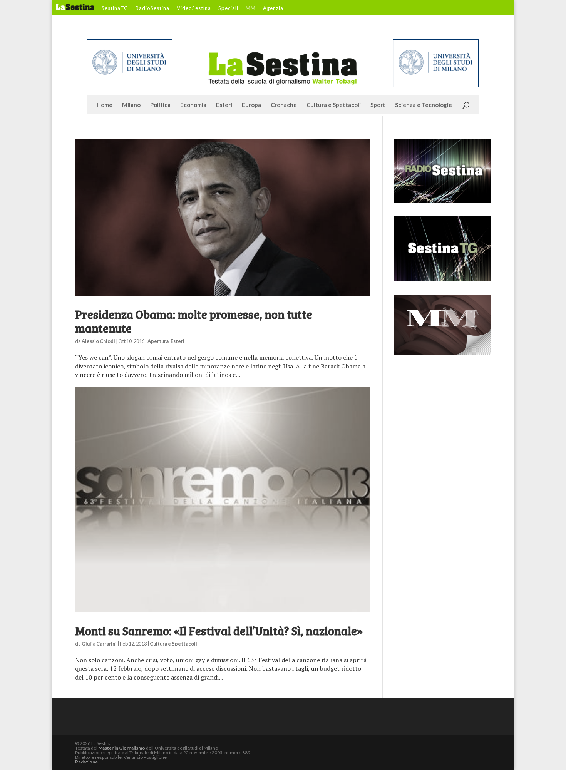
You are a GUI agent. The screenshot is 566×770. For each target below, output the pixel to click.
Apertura (158, 341)
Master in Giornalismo (121, 748)
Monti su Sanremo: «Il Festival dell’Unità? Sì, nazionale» (219, 630)
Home (104, 105)
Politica (160, 105)
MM (251, 8)
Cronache (284, 105)
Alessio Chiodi (98, 341)
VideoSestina (194, 8)
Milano (131, 105)
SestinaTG (115, 8)
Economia (193, 105)
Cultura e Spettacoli (333, 105)
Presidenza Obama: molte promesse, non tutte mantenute (193, 321)
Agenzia (273, 8)
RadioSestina (152, 8)
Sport (377, 105)
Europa (251, 105)
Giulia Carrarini (99, 644)
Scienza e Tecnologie (423, 105)
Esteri (224, 105)
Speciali (228, 8)
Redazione (86, 762)
